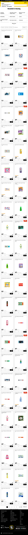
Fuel (20, 517)
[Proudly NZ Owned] (11, 527)
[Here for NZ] (6, 527)
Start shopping (9, 6)
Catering (21, 512)
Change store (4, 6)
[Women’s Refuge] (1, 533)
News (20, 521)
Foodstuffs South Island (4, 520)
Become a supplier (3, 521)
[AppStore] (18, 528)
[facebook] (1, 527)
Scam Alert (2, 516)
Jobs (20, 520)
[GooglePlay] (23, 528)
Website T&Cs (12, 513)
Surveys (2, 517)
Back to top (25, 506)
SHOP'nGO (21, 524)
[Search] (26, 5)
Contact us (2, 512)
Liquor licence (12, 517)
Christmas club (22, 513)
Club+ (20, 516)
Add (11, 45)
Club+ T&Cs (12, 516)
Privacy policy (12, 512)
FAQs (1, 513)
